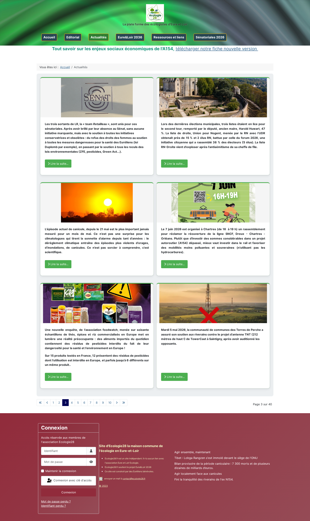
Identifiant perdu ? (53, 506)
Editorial (72, 37)
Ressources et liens (169, 37)
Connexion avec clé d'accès (72, 480)
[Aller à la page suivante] (117, 402)
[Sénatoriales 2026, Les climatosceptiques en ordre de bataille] (97, 97)
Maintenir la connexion (60, 471)
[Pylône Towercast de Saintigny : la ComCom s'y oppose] (213, 303)
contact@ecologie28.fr (134, 478)
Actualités (99, 37)
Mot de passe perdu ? (56, 501)
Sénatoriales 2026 (210, 37)
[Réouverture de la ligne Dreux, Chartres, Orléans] (213, 202)
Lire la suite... (59, 163)
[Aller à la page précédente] (47, 402)
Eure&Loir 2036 (130, 37)
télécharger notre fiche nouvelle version (217, 48)
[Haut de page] (303, 514)
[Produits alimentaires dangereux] (97, 303)
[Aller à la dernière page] (123, 402)
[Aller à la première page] (40, 402)
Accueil (49, 37)
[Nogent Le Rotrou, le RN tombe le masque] (213, 97)
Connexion (68, 492)
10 (109, 402)
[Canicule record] (97, 202)
